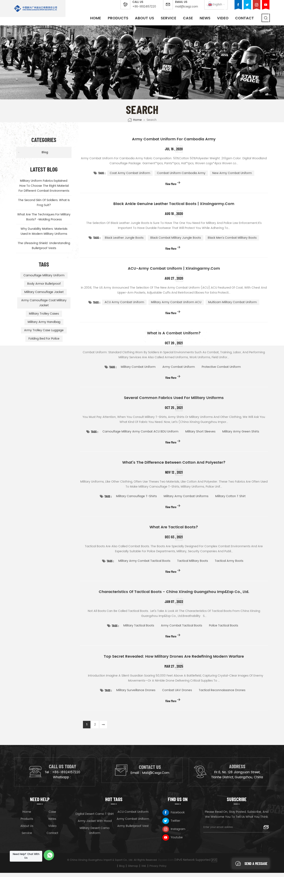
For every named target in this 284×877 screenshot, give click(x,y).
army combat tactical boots (181, 625)
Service (168, 18)
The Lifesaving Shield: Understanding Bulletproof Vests (44, 246)
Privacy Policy (158, 866)
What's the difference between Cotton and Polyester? (174, 462)
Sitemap (133, 866)
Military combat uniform (138, 366)
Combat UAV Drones (177, 690)
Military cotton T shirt (230, 496)
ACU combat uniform (132, 811)
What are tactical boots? (173, 527)
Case (188, 18)
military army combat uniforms (186, 496)
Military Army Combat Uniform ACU (176, 302)
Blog (45, 152)
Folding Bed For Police (43, 338)
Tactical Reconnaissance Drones (222, 690)
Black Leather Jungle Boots (124, 237)
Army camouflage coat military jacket (44, 303)
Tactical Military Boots (192, 560)
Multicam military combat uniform (232, 302)
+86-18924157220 (144, 7)
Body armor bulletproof (44, 283)
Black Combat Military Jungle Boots (175, 237)
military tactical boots (138, 625)
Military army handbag (44, 322)
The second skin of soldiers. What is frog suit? (44, 203)
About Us (144, 18)
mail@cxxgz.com (186, 7)
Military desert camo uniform (95, 830)
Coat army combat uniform (130, 173)
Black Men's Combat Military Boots (232, 237)
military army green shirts (240, 431)
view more (170, 184)
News (205, 18)
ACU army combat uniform (124, 302)
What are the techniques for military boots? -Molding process (43, 217)
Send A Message (255, 863)
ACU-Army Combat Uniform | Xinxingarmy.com (174, 268)
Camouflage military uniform (43, 275)
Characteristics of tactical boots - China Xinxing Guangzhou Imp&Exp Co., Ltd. (174, 591)
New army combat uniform (232, 173)
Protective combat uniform (221, 366)
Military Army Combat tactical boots (144, 560)
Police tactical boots (223, 625)
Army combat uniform (178, 366)
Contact (244, 18)
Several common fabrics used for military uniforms (174, 397)
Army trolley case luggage (44, 330)
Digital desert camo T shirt (94, 814)
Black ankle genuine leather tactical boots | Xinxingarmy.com (173, 203)
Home (95, 18)
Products (118, 18)
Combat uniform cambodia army (181, 173)
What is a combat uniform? (174, 333)
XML (143, 866)
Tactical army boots (229, 560)
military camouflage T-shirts (136, 496)
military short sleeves (200, 431)
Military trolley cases (44, 313)
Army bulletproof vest (133, 826)
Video (222, 18)
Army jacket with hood (95, 821)
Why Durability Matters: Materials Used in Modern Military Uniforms (44, 231)
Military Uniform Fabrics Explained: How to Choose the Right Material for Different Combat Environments (44, 185)
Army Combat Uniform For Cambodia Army (174, 139)
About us (26, 826)
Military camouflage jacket (44, 292)
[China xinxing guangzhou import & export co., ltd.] (35, 8)
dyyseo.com (166, 860)
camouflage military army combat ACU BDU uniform (140, 431)
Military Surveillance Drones (135, 690)
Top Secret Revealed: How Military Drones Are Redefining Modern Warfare (174, 656)
